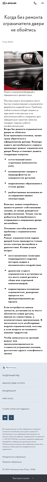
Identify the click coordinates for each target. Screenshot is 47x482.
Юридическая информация (14, 457)
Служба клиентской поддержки (16, 409)
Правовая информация (12, 462)
